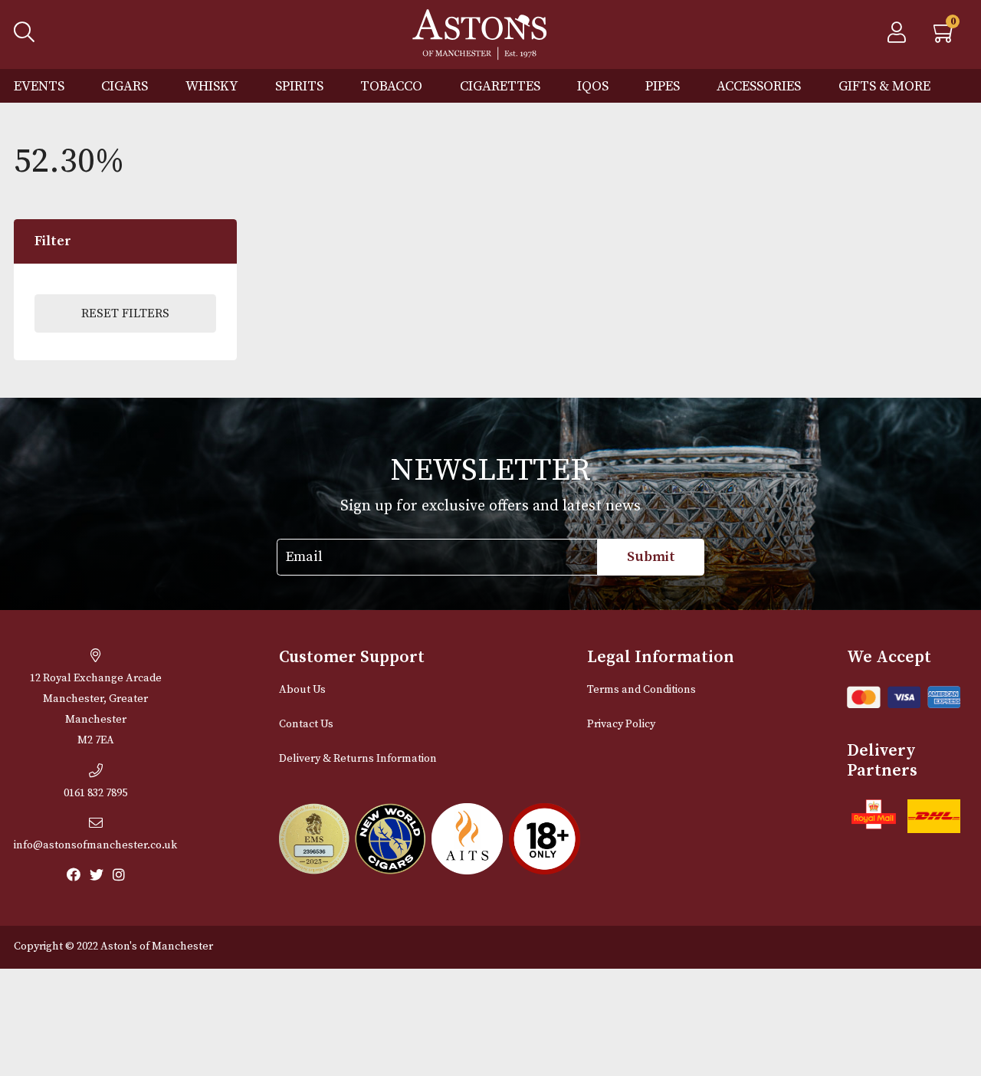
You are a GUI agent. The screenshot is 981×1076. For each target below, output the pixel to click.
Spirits (299, 86)
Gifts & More (884, 86)
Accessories (759, 86)
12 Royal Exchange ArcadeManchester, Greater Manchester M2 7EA (96, 709)
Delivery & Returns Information (358, 759)
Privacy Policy (621, 724)
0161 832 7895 (95, 793)
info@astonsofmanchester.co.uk (95, 845)
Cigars (124, 86)
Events (39, 86)
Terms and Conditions (641, 690)
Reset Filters (125, 313)
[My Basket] (944, 37)
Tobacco (391, 86)
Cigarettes (500, 86)
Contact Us (306, 724)
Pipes (662, 86)
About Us (302, 690)
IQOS (593, 86)
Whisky (211, 86)
